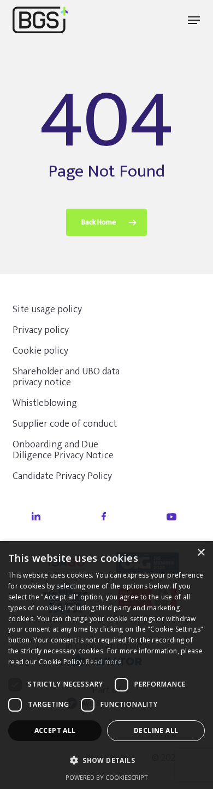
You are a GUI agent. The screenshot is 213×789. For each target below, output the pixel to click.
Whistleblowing (45, 403)
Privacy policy (41, 330)
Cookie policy (40, 350)
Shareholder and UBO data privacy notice (66, 377)
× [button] (201, 553)
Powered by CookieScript (107, 777)
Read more (104, 661)
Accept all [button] (55, 730)
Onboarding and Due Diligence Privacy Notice (63, 450)
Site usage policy (47, 309)
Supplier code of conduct (65, 423)
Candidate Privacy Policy (62, 476)
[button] (194, 20)
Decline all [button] (156, 730)
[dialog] (106, 665)
